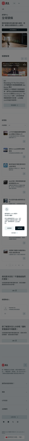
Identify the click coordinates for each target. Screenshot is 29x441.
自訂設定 (14, 233)
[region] (14, 220)
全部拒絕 (9, 228)
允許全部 (20, 228)
